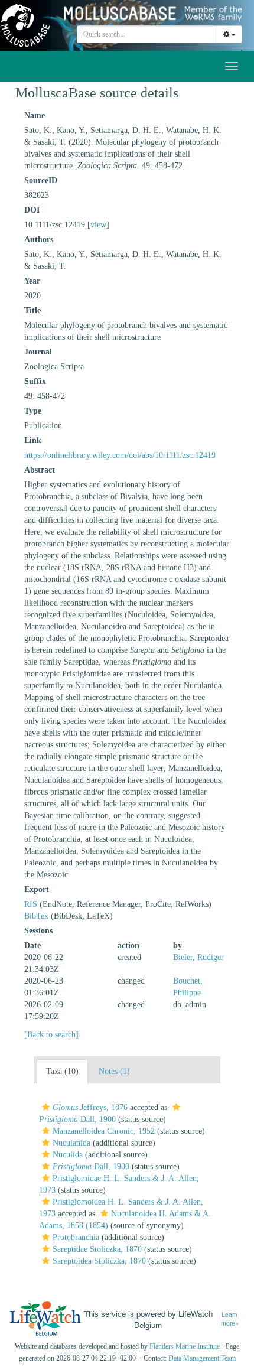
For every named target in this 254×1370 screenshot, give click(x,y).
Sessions (38, 930)
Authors (38, 239)
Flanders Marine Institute (184, 1346)
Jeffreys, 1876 (90, 1107)
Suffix (35, 381)
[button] (46, 1107)
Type (32, 410)
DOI (32, 210)
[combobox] (147, 34)
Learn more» (230, 1318)
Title (32, 310)
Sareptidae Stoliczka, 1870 (97, 1249)
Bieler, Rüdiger (198, 957)
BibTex (36, 916)
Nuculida (68, 1154)
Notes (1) (114, 1071)
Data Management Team (202, 1358)
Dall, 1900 (91, 1166)
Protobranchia (76, 1237)
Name (34, 115)
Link (32, 440)
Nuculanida (71, 1142)
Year (32, 280)
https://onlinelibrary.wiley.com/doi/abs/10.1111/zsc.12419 (120, 455)
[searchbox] (147, 34)
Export (36, 889)
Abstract (39, 470)
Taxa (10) (62, 1071)
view (98, 224)
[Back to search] (51, 1034)
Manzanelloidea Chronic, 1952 (104, 1131)
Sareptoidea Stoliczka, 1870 (99, 1261)
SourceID (40, 180)
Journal (38, 351)
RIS (30, 904)
